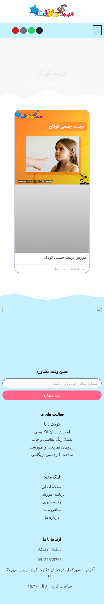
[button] (97, 30)
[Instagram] (39, 30)
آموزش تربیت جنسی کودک (65, 257)
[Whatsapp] (31, 30)
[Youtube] (15, 30)
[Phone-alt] (23, 30)
